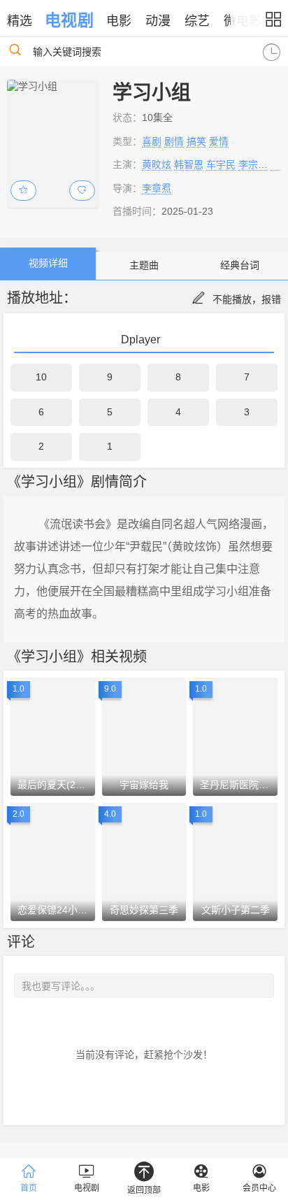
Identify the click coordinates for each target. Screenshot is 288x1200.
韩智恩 (188, 164)
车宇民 (221, 164)
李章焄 (156, 188)
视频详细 (48, 263)
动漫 (158, 21)
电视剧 (69, 20)
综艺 (197, 21)
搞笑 (196, 141)
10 (41, 377)
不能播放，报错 (247, 299)
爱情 (219, 141)
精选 (19, 21)
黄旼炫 (156, 164)
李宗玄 (253, 164)
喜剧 (151, 141)
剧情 (174, 141)
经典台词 (239, 265)
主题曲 (144, 265)
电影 (118, 21)
